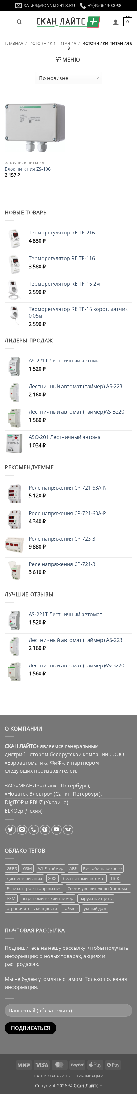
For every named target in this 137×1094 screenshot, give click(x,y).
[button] (8, 22)
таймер (70, 908)
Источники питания (52, 43)
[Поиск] (19, 22)
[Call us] (33, 830)
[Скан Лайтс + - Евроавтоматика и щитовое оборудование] (68, 22)
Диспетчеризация (24, 878)
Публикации (89, 1076)
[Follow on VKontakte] (68, 830)
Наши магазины (52, 1076)
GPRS (12, 868)
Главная (14, 43)
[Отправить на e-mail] (22, 830)
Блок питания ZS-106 (28, 169)
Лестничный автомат (84, 878)
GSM (27, 868)
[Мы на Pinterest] (45, 830)
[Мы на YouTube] (56, 830)
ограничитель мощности (32, 908)
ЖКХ (52, 878)
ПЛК (115, 878)
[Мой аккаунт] (115, 22)
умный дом (95, 908)
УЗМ (11, 898)
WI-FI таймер (50, 868)
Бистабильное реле (102, 868)
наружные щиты (95, 898)
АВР (73, 868)
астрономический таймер (47, 898)
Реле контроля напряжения (34, 888)
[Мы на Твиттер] (10, 830)
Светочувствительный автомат (98, 888)
